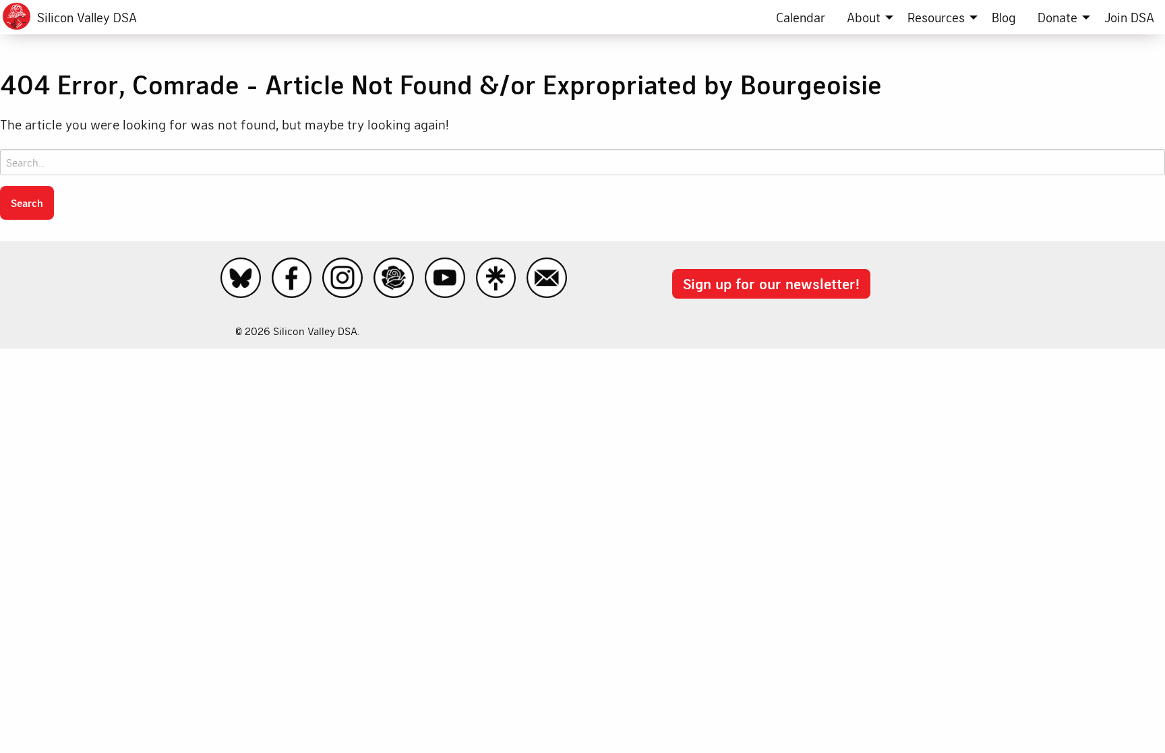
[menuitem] (800, 17)
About (863, 17)
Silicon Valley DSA (87, 17)
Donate (1057, 17)
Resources (936, 17)
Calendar (800, 17)
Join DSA (1129, 17)
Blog (1004, 17)
